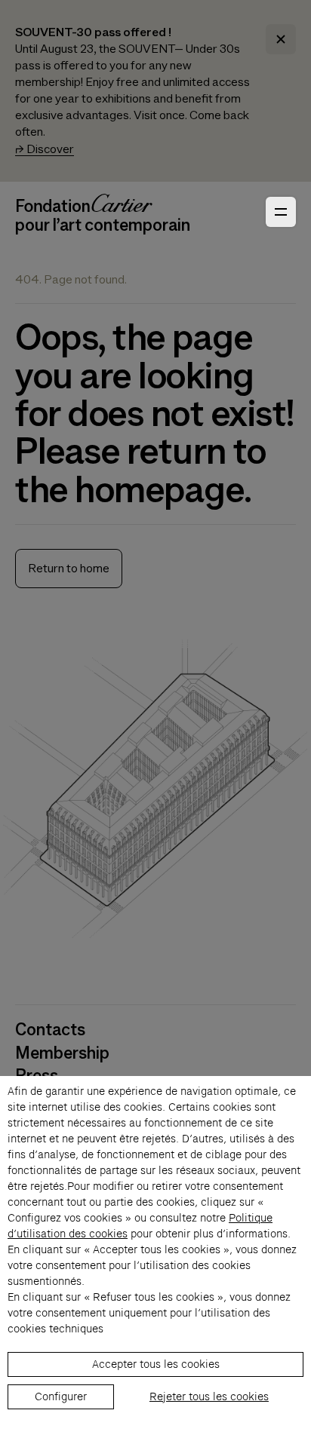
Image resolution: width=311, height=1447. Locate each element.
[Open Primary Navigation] (281, 212)
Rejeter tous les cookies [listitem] (209, 1396)
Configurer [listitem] (61, 1396)
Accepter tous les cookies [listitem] (156, 1364)
